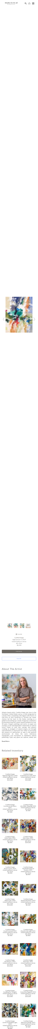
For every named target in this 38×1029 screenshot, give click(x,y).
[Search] (26, 3)
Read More (5, 741)
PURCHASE (19, 651)
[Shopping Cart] (29, 3)
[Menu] (33, 3)
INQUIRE (19, 658)
